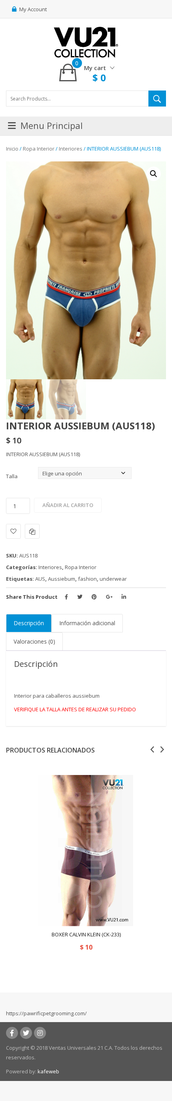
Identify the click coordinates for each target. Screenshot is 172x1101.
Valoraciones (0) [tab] (34, 641)
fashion (87, 578)
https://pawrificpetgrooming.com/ (46, 1013)
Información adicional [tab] (87, 623)
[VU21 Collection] (86, 41)
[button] (153, 174)
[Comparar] (32, 531)
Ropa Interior (38, 148)
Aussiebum (61, 578)
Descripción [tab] (29, 623)
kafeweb (48, 1071)
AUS (40, 578)
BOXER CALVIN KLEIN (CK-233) (86, 934)
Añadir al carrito (67, 505)
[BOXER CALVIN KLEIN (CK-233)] (86, 850)
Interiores (70, 148)
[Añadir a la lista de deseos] (13, 531)
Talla (12, 476)
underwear (113, 578)
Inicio (12, 148)
